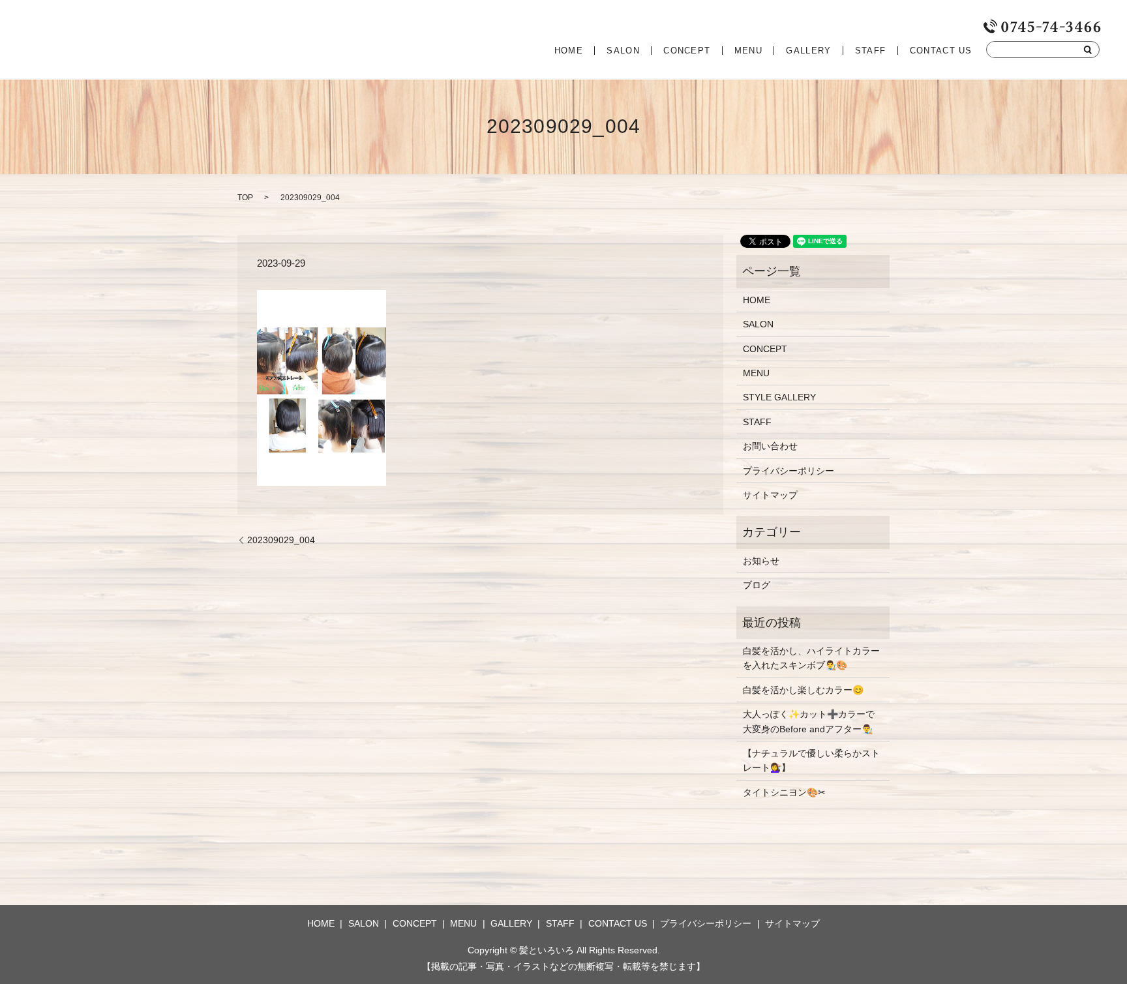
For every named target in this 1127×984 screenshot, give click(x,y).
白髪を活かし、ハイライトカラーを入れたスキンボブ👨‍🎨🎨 (811, 658)
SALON (623, 50)
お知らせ (761, 561)
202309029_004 (281, 540)
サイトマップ (770, 495)
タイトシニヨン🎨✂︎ (784, 792)
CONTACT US (941, 50)
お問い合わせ (770, 446)
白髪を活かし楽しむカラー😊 (803, 690)
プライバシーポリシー (788, 471)
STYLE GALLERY (779, 397)
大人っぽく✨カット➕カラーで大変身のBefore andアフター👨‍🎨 (809, 721)
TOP (245, 197)
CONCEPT (686, 50)
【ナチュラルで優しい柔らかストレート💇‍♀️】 (811, 760)
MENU (748, 50)
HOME (568, 50)
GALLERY (808, 50)
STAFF (870, 50)
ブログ (756, 585)
